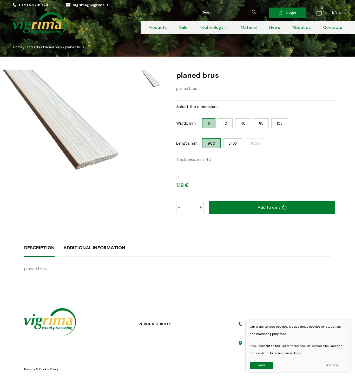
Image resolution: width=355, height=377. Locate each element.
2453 (233, 143)
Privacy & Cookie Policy (41, 369)
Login (291, 12)
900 (211, 143)
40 (243, 123)
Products (32, 47)
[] (254, 12)
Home (17, 47)
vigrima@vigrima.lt (90, 5)
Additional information (94, 248)
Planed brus (52, 47)
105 (279, 123)
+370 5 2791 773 (33, 5)
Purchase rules (155, 324)
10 (225, 123)
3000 (255, 143)
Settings (332, 365)
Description (39, 248)
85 (261, 123)
